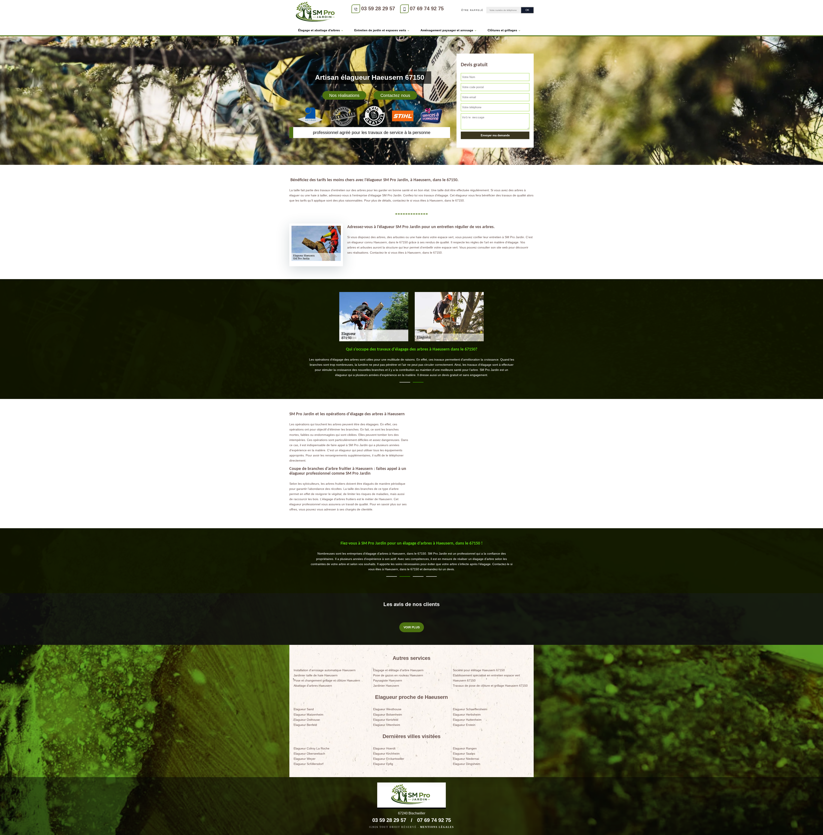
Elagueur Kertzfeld (385, 719)
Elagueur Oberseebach (309, 753)
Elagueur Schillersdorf (308, 764)
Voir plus (412, 627)
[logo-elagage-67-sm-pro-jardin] (316, 12)
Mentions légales (437, 827)
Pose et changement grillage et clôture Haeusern (327, 680)
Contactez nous (395, 95)
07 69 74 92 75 (427, 8)
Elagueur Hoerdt (384, 748)
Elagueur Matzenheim (308, 714)
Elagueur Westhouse (387, 709)
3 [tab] (418, 576)
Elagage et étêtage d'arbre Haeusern (398, 670)
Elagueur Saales (464, 753)
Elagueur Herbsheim (467, 714)
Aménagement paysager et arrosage (447, 30)
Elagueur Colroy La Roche (311, 748)
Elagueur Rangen (465, 748)
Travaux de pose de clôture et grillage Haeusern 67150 (490, 685)
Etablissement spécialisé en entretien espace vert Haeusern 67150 (486, 678)
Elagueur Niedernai (466, 758)
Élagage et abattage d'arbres (319, 30)
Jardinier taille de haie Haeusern (316, 675)
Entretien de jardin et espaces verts (380, 30)
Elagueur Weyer (304, 758)
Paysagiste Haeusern (387, 680)
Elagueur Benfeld (305, 725)
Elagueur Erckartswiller (388, 758)
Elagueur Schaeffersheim (470, 709)
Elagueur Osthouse (307, 719)
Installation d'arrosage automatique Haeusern (325, 670)
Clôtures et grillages (502, 30)
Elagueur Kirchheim (386, 753)
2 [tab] (404, 576)
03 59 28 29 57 (378, 8)
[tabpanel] (411, 364)
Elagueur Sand (304, 709)
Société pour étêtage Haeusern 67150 (479, 670)
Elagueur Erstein (464, 725)
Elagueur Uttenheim (386, 725)
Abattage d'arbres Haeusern (313, 685)
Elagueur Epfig (383, 764)
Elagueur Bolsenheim (387, 714)
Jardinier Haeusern (386, 685)
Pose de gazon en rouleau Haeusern (398, 675)
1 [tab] (391, 576)
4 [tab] (431, 576)
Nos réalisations (344, 95)
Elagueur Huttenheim (467, 719)
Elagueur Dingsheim (466, 764)
